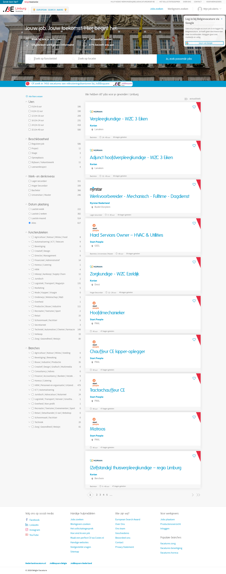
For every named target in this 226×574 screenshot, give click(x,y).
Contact (198, 1)
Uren (31, 101)
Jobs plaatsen (167, 520)
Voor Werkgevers (213, 1)
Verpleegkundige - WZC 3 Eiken (119, 119)
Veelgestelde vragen (80, 547)
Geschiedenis (122, 533)
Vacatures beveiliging (171, 548)
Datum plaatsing (38, 204)
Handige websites (79, 543)
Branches (34, 348)
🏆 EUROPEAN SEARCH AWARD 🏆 (50, 10)
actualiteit (195, 98)
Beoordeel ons (122, 538)
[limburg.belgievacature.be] (14, 8)
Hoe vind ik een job (80, 533)
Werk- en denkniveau (41, 176)
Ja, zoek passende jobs (179, 59)
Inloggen (164, 529)
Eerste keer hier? (10, 2)
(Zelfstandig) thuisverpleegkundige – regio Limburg (135, 468)
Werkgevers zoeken (178, 9)
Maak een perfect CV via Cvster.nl (87, 538)
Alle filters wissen (35, 96)
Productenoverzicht (170, 524)
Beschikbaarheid (38, 139)
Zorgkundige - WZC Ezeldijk (114, 274)
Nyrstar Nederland (100, 203)
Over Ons (187, 1)
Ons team (120, 529)
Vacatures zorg (168, 544)
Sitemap (74, 552)
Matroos (97, 429)
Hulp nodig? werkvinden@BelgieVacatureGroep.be (133, 1)
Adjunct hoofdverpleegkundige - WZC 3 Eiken (131, 157)
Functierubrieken (38, 232)
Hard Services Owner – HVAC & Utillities (126, 235)
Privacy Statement (124, 547)
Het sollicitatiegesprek (169, 1)
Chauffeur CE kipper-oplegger (117, 351)
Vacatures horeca (169, 553)
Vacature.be (31, 2)
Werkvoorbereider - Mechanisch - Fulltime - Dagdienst (139, 196)
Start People (96, 241)
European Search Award (127, 520)
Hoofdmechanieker (107, 313)
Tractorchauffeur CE (107, 390)
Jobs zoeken (156, 9)
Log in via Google (205, 43)
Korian (93, 125)
